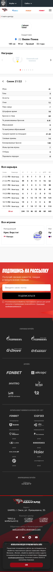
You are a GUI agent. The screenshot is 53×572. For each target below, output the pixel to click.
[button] (50, 60)
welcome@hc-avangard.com (26, 529)
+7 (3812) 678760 (43, 519)
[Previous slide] (3, 81)
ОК (26, 565)
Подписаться (26, 295)
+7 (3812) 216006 (28, 519)
